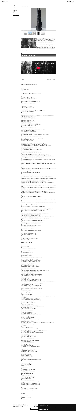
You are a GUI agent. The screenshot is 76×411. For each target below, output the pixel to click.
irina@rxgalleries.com (37, 406)
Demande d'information (16, 15)
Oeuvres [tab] (14, 9)
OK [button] (39, 409)
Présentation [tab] (15, 10)
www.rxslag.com (21, 406)
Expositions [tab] (15, 13)
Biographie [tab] (15, 12)
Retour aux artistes (16, 6)
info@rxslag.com (16, 406)
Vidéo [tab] (14, 11)
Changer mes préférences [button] (44, 409)
